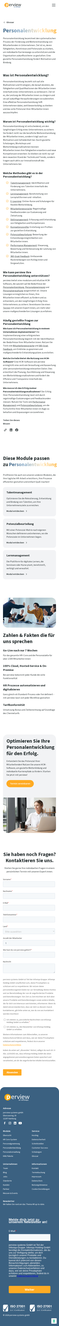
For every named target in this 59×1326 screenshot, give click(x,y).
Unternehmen (10, 1164)
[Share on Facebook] (16, 430)
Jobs (5, 1176)
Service (35, 1131)
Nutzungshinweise (39, 1185)
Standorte (7, 1180)
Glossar (35, 1156)
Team (5, 1168)
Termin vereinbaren (20, 783)
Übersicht (7, 1135)
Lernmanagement (19, 193)
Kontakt (35, 1168)
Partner (6, 1189)
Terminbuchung (38, 1172)
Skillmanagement (19, 219)
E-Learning (15, 201)
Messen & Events (10, 1193)
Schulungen (37, 1152)
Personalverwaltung (13, 290)
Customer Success (40, 1147)
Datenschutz (37, 1180)
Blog (5, 1172)
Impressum (36, 1176)
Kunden (6, 1185)
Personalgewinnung (35, 287)
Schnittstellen (38, 1143)
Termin (6, 308)
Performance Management (23, 245)
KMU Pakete (8, 1156)
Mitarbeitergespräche (21, 208)
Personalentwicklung (13, 287)
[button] (53, 5)
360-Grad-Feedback (19, 256)
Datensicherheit (38, 1139)
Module (6, 1131)
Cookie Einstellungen (41, 1189)
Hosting (35, 1135)
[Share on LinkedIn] (11, 430)
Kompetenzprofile (19, 227)
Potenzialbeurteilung (21, 234)
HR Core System (10, 1139)
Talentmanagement (20, 183)
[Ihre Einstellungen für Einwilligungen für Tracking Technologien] (54, 1321)
